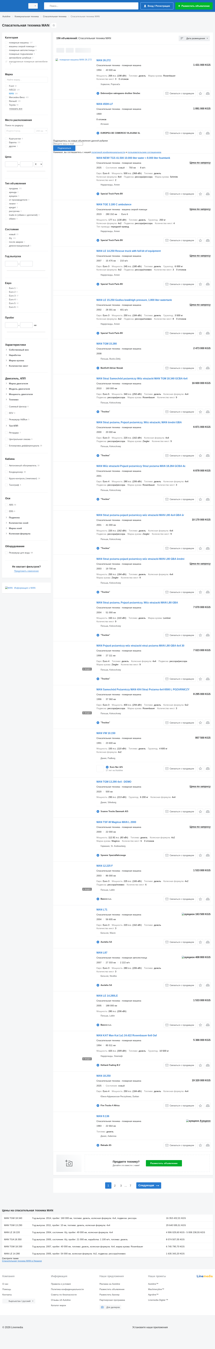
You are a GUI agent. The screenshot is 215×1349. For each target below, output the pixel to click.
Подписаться (64, 148)
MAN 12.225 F (104, 865)
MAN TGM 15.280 (106, 343)
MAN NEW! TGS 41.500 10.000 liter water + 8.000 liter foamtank (133, 158)
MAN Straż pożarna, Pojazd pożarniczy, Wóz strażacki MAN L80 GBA (137, 602)
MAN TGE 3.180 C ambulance (113, 204)
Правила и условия (61, 1284)
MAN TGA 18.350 (13, 1239)
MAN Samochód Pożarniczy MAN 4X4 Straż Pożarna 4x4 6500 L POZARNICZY (143, 689)
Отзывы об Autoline (61, 1300)
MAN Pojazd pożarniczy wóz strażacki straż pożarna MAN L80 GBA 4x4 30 (140, 645)
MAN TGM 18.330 (13, 1246)
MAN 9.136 (102, 1116)
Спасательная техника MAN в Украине (22, 1261)
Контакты (7, 1294)
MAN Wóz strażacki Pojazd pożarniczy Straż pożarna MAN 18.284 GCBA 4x (140, 466)
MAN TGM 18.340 (13, 1218)
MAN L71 (101, 909)
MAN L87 (101, 952)
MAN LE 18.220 (12, 1232)
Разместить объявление (164, 1163)
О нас (5, 1284)
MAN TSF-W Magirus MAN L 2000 (116, 822)
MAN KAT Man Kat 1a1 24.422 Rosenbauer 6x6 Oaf (126, 1035)
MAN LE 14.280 (12, 1253)
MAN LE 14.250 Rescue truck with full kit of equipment (128, 251)
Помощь (6, 1289)
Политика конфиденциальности (67, 1289)
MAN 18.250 (103, 1075)
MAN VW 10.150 (105, 733)
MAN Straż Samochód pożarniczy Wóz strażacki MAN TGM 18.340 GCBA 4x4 (141, 378)
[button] (200, 93)
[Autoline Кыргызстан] (13, 6)
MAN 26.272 (103, 60)
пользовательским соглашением (144, 152)
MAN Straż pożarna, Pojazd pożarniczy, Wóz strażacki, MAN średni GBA (139, 422)
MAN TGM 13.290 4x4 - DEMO (113, 781)
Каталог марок (58, 1305)
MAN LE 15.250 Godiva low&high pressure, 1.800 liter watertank (134, 300)
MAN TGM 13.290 (13, 1225)
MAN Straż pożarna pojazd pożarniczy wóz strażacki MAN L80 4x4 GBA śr (140, 515)
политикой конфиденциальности (108, 152)
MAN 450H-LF (104, 104)
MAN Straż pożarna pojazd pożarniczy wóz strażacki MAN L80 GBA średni (140, 559)
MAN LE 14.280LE (107, 995)
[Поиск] (47, 6)
